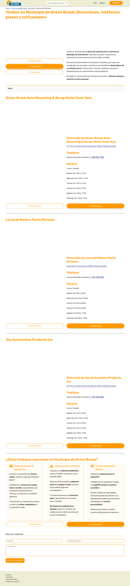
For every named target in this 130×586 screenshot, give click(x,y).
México (102, 3)
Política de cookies (11, 579)
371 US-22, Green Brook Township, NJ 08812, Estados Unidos (91, 146)
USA (95, 3)
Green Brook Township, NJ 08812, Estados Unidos (87, 266)
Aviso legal (9, 577)
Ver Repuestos (95, 206)
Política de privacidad (12, 581)
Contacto (9, 575)
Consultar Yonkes (35, 61)
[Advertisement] (65, 35)
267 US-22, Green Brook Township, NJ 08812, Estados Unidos (91, 386)
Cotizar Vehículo (34, 66)
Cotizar (116, 3)
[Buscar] (67, 3)
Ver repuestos (34, 72)
